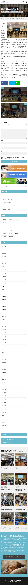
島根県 (11, 230)
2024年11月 (4, 286)
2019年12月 (4, 415)
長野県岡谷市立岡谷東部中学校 (21, 528)
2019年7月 (4, 425)
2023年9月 (4, 326)
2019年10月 (4, 422)
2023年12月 (4, 316)
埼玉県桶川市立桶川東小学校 (7, 195)
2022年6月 (4, 369)
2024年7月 (4, 299)
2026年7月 (4, 246)
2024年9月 (4, 293)
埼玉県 (11, 222)
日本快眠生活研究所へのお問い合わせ (14, 556)
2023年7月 (4, 332)
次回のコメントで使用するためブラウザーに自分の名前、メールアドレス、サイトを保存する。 (13, 158)
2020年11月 (4, 409)
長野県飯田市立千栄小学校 (6, 202)
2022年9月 (4, 359)
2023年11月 (4, 319)
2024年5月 (4, 306)
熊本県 (11, 236)
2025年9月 (4, 269)
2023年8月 (4, 329)
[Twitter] (12, 83)
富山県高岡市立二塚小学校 (6, 528)
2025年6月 (4, 276)
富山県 (11, 224)
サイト (2, 151)
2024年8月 (4, 296)
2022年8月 (4, 362)
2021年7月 (4, 399)
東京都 (4, 224)
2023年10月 (4, 322)
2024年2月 (4, 309)
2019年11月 (4, 419)
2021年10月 (4, 389)
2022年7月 (4, 365)
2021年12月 (4, 382)
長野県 (20, 11)
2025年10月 (4, 266)
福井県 (5, 227)
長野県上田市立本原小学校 (6, 209)
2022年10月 (4, 356)
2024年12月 (4, 283)
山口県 (18, 230)
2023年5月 (4, 339)
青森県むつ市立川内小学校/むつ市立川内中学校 (10, 205)
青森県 (11, 219)
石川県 (18, 224)
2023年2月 (4, 342)
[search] (25, 186)
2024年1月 (4, 312)
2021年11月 (4, 385)
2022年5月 (4, 372)
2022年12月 (4, 349)
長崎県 (4, 236)
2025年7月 (4, 273)
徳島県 (4, 233)
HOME (3, 18)
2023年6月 (4, 336)
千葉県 (18, 222)
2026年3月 (4, 253)
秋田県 (18, 219)
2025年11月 (4, 263)
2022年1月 (4, 379)
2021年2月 (4, 405)
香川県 (11, 233)
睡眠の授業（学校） (14, 11)
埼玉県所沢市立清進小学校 (20, 509)
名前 (2, 140)
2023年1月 (4, 346)
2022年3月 (4, 375)
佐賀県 (18, 233)
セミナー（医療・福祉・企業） (8, 439)
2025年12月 (4, 259)
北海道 (4, 219)
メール (2, 145)
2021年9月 (4, 392)
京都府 (4, 230)
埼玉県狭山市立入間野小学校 (7, 199)
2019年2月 (4, 428)
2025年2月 (4, 279)
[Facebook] (4, 83)
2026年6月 (4, 249)
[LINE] (17, 83)
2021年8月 (4, 395)
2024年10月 (4, 289)
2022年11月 (4, 352)
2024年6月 (4, 302)
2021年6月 (4, 402)
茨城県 (4, 222)
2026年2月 (4, 256)
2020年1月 (4, 412)
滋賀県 (19, 227)
